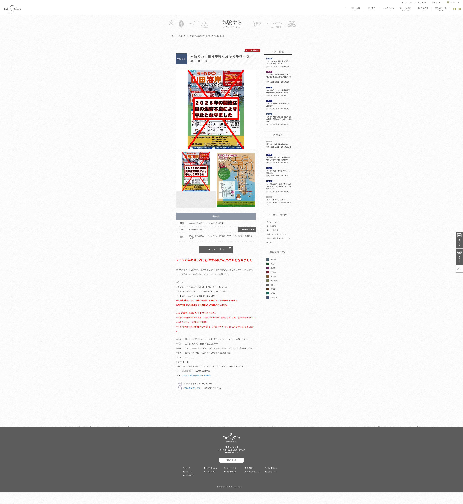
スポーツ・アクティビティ (276, 234)
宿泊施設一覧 (231, 471)
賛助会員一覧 (231, 460)
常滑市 (273, 276)
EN (410, 2)
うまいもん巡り (211, 468)
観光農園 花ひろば (192, 388)
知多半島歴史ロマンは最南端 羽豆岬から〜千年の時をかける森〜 (278, 91)
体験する (182, 36)
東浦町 (273, 268)
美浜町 (273, 293)
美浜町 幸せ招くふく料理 (275, 200)
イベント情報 (231, 468)
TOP (172, 36)
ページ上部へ (459, 268)
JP (402, 2)
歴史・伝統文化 (272, 230)
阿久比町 (274, 281)
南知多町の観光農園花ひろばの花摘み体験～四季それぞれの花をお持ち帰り (279, 119)
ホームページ (214, 249)
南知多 (269, 58)
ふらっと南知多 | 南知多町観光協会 (196, 375)
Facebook (190, 475)
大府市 (273, 264)
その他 (269, 242)
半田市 (273, 285)
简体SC (435, 2)
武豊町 (273, 289)
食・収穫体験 (271, 226)
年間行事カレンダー (459, 240)
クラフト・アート (273, 222)
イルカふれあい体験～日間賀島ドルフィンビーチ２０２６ (279, 62)
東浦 (269, 72)
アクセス (459, 257)
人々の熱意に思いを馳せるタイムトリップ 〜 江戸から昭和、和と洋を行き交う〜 (279, 186)
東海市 (273, 259)
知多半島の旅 (272, 468)
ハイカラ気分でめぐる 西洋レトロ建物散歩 (278, 105)
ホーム (188, 468)
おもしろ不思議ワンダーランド (278, 238)
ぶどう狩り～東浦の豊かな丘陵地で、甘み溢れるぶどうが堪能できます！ (279, 77)
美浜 (269, 197)
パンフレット (272, 471)
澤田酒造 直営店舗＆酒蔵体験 (277, 144)
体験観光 (250, 468)
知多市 (273, 272)
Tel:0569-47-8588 (231, 452)
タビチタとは (211, 471)
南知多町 (274, 297)
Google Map (246, 229)
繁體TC (421, 2)
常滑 (269, 141)
